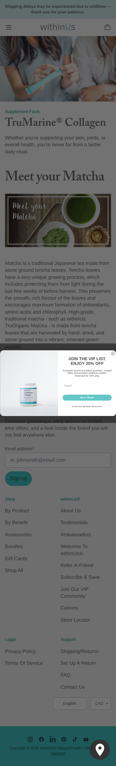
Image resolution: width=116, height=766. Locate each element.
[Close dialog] (113, 354)
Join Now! (87, 397)
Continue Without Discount (87, 407)
